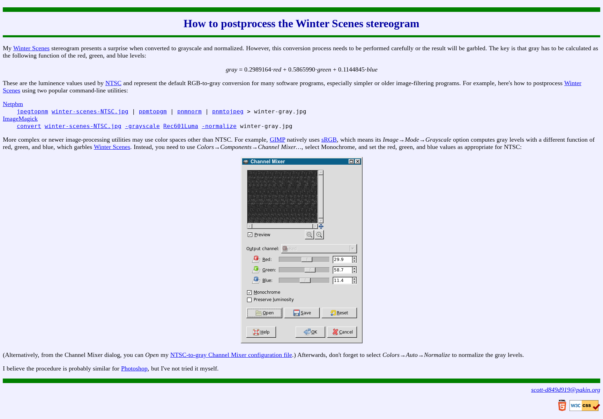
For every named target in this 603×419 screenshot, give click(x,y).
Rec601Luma (180, 126)
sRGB (329, 139)
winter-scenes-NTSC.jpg (90, 111)
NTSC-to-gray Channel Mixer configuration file (231, 354)
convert (29, 126)
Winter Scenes (31, 48)
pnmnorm (189, 111)
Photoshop (134, 368)
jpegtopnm (32, 111)
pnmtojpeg (228, 111)
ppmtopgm (153, 111)
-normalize (219, 126)
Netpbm (13, 103)
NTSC (113, 83)
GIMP (277, 139)
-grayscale (142, 126)
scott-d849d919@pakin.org (565, 389)
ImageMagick (20, 118)
